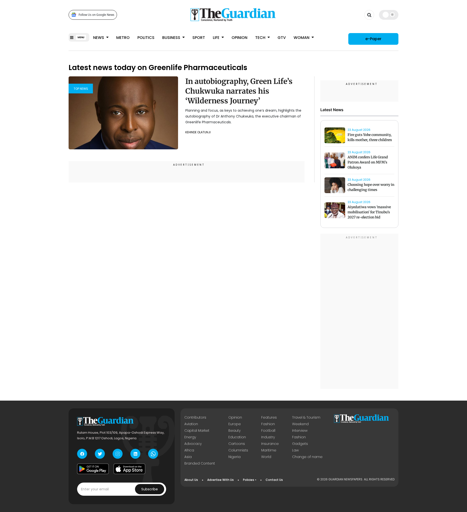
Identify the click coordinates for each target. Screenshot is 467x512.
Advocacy (193, 443)
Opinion (239, 37)
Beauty (234, 430)
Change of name (307, 456)
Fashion (268, 424)
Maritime (268, 450)
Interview (299, 430)
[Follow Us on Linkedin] (135, 454)
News (99, 37)
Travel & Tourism (306, 417)
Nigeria (234, 456)
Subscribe (149, 489)
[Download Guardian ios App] (129, 469)
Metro (123, 37)
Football (268, 430)
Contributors (195, 417)
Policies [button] (248, 480)
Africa (189, 450)
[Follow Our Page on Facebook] (82, 454)
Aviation (191, 424)
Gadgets (300, 443)
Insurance (270, 443)
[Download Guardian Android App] (93, 469)
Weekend (300, 424)
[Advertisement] (359, 312)
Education (237, 437)
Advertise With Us (220, 480)
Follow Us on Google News (96, 15)
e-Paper (373, 39)
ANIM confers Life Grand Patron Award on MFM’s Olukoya (368, 162)
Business (171, 37)
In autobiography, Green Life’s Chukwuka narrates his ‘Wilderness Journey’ (239, 91)
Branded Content (199, 463)
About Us (191, 480)
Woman (302, 37)
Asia (188, 456)
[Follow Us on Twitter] (100, 454)
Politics (145, 37)
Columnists (238, 450)
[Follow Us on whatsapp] (153, 454)
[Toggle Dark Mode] (389, 14)
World (266, 456)
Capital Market (196, 430)
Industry (268, 437)
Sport (198, 37)
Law (295, 450)
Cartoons (236, 443)
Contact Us (274, 480)
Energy (190, 437)
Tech (260, 37)
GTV (282, 37)
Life (216, 37)
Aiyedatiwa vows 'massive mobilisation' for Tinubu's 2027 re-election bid (369, 212)
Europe (234, 424)
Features (269, 417)
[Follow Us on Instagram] (118, 454)
